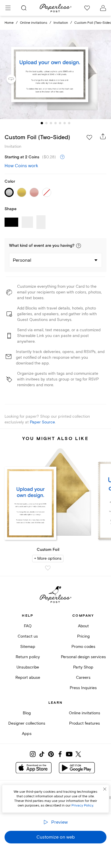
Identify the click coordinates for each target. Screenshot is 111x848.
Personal (22, 260)
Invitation (61, 23)
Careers (83, 677)
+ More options (47, 558)
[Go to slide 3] (51, 123)
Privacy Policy (82, 805)
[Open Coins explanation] (62, 157)
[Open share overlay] (103, 136)
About (83, 626)
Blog (27, 713)
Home (9, 23)
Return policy (28, 656)
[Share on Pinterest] (51, 754)
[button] (78, 246)
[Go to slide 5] (60, 123)
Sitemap (27, 646)
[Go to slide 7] (69, 123)
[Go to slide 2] (46, 123)
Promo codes (83, 646)
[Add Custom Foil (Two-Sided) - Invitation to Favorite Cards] (89, 137)
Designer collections (26, 723)
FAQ (28, 626)
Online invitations (33, 23)
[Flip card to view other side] (15, 79)
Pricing (83, 636)
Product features (84, 723)
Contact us (28, 636)
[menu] (8, 8)
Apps (27, 733)
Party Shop (83, 667)
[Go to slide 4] (55, 123)
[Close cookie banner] (104, 789)
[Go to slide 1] (42, 123)
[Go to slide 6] (64, 123)
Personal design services (83, 656)
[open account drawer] (103, 8)
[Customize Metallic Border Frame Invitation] (55, 74)
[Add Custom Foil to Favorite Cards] (47, 568)
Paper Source (42, 422)
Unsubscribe (28, 667)
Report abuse (27, 677)
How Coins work (21, 166)
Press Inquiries (83, 687)
